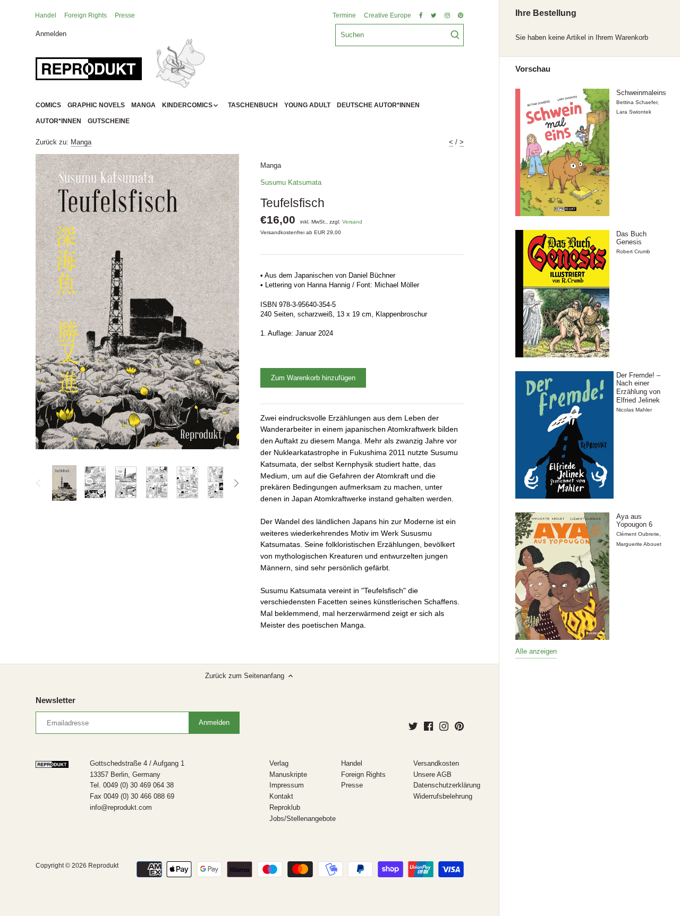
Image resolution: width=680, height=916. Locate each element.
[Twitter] (413, 726)
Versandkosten (436, 763)
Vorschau (532, 69)
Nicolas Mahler (634, 410)
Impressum (286, 785)
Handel (45, 15)
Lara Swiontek (633, 112)
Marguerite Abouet (638, 544)
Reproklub (284, 807)
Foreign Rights (85, 15)
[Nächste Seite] (236, 483)
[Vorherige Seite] (38, 483)
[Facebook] (428, 726)
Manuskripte (288, 774)
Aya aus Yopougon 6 (634, 520)
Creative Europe (387, 15)
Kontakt (281, 796)
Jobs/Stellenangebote (302, 819)
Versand (352, 222)
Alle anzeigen (536, 651)
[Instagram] (443, 726)
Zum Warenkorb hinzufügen (313, 378)
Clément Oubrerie (637, 534)
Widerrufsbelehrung (442, 796)
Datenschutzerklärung (446, 785)
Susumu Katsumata (290, 182)
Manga (81, 142)
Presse (125, 15)
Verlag (278, 763)
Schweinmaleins (641, 93)
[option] (64, 483)
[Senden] (455, 35)
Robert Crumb (633, 251)
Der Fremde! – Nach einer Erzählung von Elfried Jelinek (638, 387)
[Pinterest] (459, 726)
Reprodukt (103, 865)
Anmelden (51, 33)
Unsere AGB (432, 774)
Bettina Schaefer (636, 102)
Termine (344, 15)
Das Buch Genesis (631, 238)
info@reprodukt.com (121, 807)
